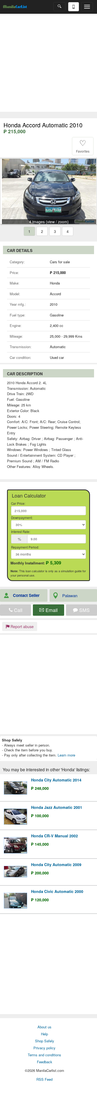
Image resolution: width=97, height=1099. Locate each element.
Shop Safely (44, 1040)
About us (44, 1026)
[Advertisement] (48, 63)
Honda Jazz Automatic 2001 (56, 807)
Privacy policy (44, 1047)
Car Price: (18, 503)
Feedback (44, 1061)
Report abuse (21, 626)
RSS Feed (44, 1079)
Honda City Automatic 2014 (56, 780)
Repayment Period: (25, 547)
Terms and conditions (44, 1054)
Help (44, 1033)
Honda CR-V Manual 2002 (54, 835)
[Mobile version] (73, 6)
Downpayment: (22, 518)
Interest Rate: (20, 531)
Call (17, 610)
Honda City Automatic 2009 (56, 864)
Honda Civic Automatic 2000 (57, 891)
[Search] (59, 6)
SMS (84, 610)
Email (51, 610)
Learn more (66, 755)
